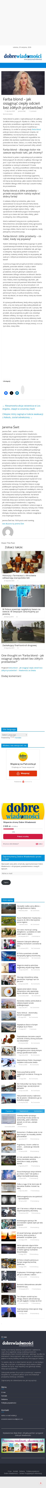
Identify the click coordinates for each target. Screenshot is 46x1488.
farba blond (36, 129)
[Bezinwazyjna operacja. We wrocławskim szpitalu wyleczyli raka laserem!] (9, 1219)
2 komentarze (36, 936)
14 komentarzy (34, 1227)
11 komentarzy (36, 1289)
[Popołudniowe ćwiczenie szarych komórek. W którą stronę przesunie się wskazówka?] (9, 1035)
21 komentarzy (22, 1126)
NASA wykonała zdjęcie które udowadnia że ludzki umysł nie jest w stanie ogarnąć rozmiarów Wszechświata (29, 1248)
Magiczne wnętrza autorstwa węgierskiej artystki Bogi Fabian (28, 966)
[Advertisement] (23, 22)
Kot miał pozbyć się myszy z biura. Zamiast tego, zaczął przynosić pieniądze (29, 1086)
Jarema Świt (21, 111)
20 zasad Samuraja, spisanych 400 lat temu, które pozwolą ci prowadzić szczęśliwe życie (29, 1235)
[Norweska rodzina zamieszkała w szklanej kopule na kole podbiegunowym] (9, 1000)
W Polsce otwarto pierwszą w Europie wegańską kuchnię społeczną (27, 1262)
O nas (3, 1392)
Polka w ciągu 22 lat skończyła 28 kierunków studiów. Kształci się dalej (29, 1186)
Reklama (4, 1399)
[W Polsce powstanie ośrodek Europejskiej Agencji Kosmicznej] (9, 952)
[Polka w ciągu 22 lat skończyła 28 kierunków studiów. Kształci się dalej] (9, 1183)
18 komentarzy (34, 1139)
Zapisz (6, 882)
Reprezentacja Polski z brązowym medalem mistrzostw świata (29, 1061)
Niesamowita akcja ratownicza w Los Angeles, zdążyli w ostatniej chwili (21, 407)
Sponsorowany (8, 114)
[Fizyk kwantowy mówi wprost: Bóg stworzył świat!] (9, 1307)
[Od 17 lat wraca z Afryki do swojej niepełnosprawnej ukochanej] (9, 1207)
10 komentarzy (34, 1313)
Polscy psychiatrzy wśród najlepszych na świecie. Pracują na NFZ (29, 1074)
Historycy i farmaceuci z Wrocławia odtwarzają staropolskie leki (19, 576)
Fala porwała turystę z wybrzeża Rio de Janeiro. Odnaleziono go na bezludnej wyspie (29, 1098)
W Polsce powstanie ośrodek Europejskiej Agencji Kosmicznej (28, 954)
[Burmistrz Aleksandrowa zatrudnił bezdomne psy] (9, 1283)
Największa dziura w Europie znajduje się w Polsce (27, 1026)
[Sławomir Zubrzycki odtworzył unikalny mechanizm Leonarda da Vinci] (9, 941)
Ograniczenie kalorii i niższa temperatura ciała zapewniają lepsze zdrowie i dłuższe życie (27, 991)
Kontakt (4, 1396)
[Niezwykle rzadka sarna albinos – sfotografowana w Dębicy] (9, 905)
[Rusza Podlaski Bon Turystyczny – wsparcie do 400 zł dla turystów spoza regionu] (9, 917)
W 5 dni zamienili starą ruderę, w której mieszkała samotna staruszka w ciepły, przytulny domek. (28, 1160)
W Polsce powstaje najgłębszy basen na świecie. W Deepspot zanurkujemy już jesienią (21, 611)
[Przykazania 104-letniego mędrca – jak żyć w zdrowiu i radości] (9, 1271)
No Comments (35, 910)
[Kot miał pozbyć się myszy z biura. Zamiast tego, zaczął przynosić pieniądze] (9, 1083)
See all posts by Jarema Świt (13, 523)
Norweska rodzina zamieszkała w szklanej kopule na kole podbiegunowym (29, 1003)
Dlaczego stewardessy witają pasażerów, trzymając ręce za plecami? (28, 979)
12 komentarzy (33, 1267)
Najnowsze (24, 1111)
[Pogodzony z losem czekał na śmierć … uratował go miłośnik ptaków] (9, 1143)
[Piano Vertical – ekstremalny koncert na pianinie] (9, 1012)
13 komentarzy (34, 1240)
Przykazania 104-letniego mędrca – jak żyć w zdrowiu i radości (29, 1273)
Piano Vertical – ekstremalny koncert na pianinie (27, 1014)
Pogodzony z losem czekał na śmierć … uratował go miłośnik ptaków (28, 1147)
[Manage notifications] (41, 1483)
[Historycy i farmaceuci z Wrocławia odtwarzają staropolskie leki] (23, 552)
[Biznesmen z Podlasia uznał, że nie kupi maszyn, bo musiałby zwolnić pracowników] (9, 1131)
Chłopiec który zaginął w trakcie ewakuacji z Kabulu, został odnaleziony (22, 416)
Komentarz (38, 1111)
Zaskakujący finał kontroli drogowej (19, 645)
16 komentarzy (35, 1213)
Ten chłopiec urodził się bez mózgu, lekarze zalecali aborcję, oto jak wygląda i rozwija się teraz (29, 1298)
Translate (18, 738)
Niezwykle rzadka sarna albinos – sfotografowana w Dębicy (29, 907)
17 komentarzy (35, 1166)
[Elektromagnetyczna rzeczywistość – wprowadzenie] (9, 1195)
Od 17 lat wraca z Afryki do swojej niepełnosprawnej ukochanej (29, 1210)
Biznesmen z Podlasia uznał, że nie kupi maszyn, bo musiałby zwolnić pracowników (29, 1134)
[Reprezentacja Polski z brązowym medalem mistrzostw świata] (9, 1059)
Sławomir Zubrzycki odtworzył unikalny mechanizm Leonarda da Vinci (29, 944)
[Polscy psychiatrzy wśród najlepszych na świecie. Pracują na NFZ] (9, 1071)
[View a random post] (42, 65)
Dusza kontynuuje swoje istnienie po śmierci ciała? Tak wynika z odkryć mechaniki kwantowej (29, 1174)
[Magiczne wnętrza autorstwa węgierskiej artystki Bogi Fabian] (9, 964)
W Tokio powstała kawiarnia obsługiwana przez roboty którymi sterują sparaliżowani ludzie (29, 1050)
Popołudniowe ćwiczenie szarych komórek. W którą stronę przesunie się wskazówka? (29, 1038)
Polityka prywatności (8, 1403)
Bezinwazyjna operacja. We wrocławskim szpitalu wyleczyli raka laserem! (30, 1223)
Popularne (9, 1111)
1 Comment (32, 111)
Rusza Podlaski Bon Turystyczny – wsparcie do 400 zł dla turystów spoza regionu (29, 920)
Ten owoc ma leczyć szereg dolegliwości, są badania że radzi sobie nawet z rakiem (29, 932)
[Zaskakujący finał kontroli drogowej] (23, 622)
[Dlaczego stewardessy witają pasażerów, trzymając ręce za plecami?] (9, 976)
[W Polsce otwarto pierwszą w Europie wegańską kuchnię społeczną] (9, 1258)
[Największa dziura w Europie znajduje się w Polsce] (9, 1024)
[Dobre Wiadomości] (3, 65)
